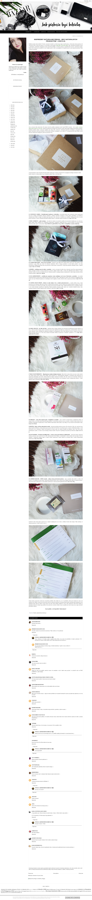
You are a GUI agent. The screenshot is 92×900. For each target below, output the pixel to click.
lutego (12, 139)
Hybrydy (25, 889)
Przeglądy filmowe (26, 891)
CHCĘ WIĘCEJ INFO (69, 897)
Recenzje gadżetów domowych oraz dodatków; (38, 891)
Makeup (47, 889)
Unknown (34, 700)
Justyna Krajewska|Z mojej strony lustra (42, 677)
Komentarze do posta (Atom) (38, 875)
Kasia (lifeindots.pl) (37, 845)
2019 (12, 115)
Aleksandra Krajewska (38, 684)
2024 (12, 106)
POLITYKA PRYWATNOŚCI (61, 31)
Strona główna (55, 873)
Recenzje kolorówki (51, 891)
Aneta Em (34, 796)
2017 (12, 119)
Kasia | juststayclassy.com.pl (39, 811)
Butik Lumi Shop (36, 668)
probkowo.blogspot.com (41, 644)
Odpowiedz (34, 625)
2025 (12, 105)
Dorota (34, 654)
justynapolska (35, 764)
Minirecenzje (53, 889)
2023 (12, 108)
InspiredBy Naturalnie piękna (62, 45)
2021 (12, 112)
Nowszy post (30, 873)
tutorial (9, 892)
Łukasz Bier (35, 661)
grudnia (12, 122)
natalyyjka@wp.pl (20, 74)
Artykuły (3, 889)
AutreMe (34, 723)
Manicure (36, 31)
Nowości (63, 889)
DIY (20, 889)
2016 (12, 121)
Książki (34, 889)
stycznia (12, 141)
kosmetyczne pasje (36, 838)
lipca (11, 131)
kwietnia (12, 136)
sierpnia (12, 129)
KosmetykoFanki (36, 707)
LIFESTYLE (43, 31)
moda (58, 889)
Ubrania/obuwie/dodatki (16, 892)
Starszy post (81, 873)
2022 (12, 110)
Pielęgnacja (7, 891)
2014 (12, 145)
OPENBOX (80, 889)
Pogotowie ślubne (17, 891)
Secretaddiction (36, 621)
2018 (12, 117)
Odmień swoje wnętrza (72, 889)
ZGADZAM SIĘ (76, 897)
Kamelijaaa (35, 830)
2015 (12, 143)
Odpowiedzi (35, 635)
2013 (12, 147)
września (12, 127)
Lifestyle (40, 889)
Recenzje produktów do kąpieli (76, 891)
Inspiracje (30, 889)
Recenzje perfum (64, 891)
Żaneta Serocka (36, 691)
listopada (12, 124)
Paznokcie (88, 889)
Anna (33, 803)
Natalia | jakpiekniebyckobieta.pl (43, 637)
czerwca (12, 132)
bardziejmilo (35, 772)
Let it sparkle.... (36, 757)
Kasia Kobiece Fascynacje (38, 714)
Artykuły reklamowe (12, 889)
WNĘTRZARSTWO (51, 31)
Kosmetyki (28, 31)
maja (11, 134)
